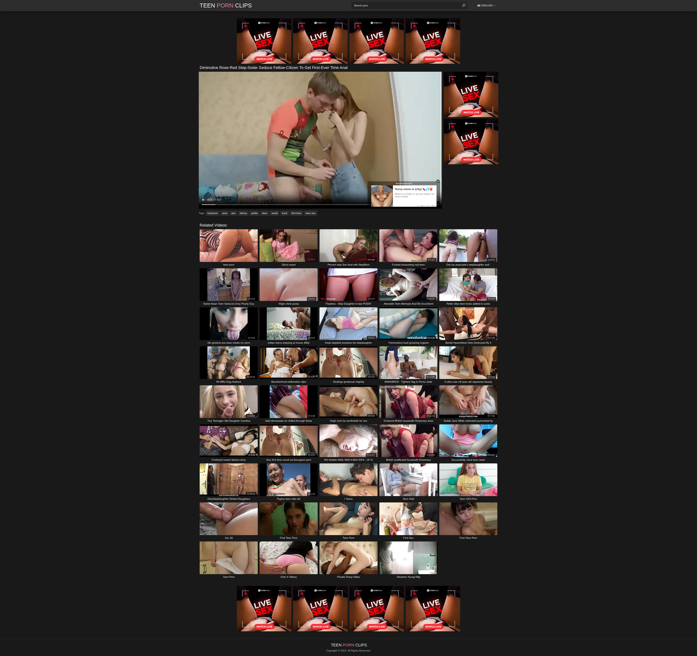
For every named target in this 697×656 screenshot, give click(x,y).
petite (254, 213)
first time (296, 213)
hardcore (212, 213)
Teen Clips (226, 5)
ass (233, 213)
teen (264, 213)
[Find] (463, 5)
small (275, 213)
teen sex (310, 213)
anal (224, 213)
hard (284, 213)
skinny (243, 213)
